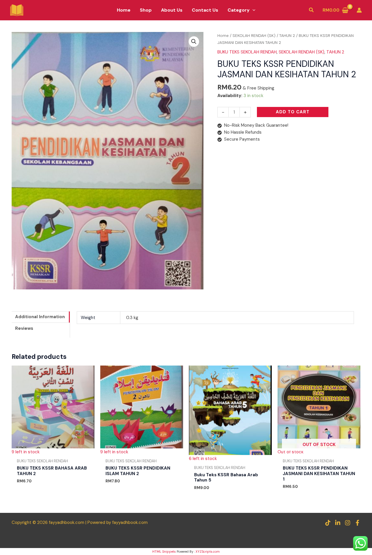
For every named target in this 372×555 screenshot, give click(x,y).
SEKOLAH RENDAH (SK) (254, 35)
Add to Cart (293, 112)
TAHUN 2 (287, 35)
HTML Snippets (164, 551)
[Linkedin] (338, 523)
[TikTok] (328, 523)
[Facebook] (357, 523)
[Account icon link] (359, 10)
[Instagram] (347, 523)
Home (223, 35)
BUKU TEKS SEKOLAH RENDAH (247, 52)
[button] (252, 10)
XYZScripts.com (208, 551)
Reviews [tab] (24, 328)
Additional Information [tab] (40, 317)
